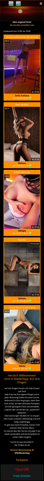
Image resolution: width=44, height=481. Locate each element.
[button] (41, 3)
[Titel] (11, 3)
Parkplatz (22, 460)
